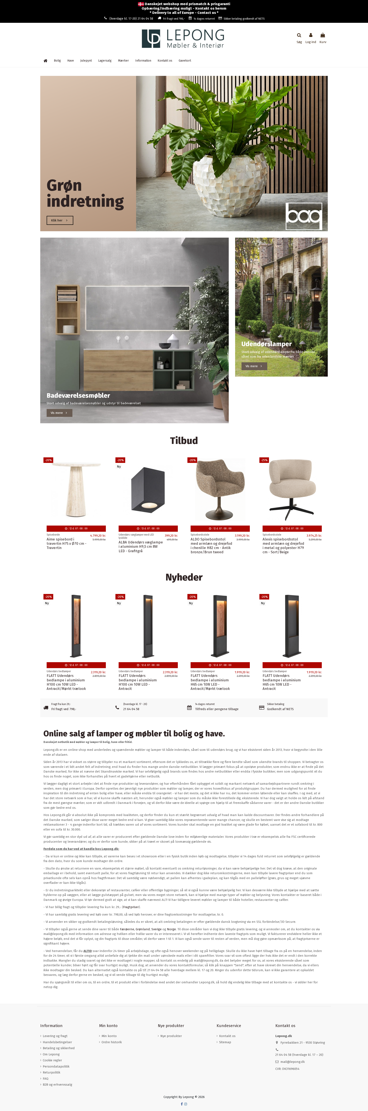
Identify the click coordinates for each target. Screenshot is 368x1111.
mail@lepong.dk (292, 1062)
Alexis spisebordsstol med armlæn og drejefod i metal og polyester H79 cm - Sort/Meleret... (67, 545)
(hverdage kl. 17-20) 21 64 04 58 (131, 18)
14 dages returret (204, 18)
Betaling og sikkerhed (59, 1048)
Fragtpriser (131, 907)
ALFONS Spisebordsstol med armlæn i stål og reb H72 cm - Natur (210, 543)
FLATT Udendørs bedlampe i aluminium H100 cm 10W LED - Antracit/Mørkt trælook (66, 682)
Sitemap (225, 1042)
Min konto (109, 1036)
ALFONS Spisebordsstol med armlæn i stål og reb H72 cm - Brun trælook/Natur (138, 545)
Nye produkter (171, 1036)
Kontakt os (227, 1036)
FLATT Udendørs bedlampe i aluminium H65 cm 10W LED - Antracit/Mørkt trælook (210, 682)
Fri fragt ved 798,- (174, 18)
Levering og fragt (55, 1036)
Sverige (156, 929)
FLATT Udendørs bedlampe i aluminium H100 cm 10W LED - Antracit (138, 682)
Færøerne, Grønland (135, 929)
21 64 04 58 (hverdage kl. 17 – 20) (299, 1055)
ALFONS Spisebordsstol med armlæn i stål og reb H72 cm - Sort (282, 543)
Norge (171, 929)
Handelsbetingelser (57, 1042)
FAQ (45, 1079)
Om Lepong (51, 1054)
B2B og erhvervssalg (57, 1084)
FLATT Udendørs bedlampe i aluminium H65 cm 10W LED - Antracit (282, 682)
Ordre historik (112, 1042)
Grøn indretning (85, 193)
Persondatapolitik (56, 1066)
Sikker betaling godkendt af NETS (244, 18)
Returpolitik (51, 1072)
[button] (143, 60)
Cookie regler (52, 1060)
